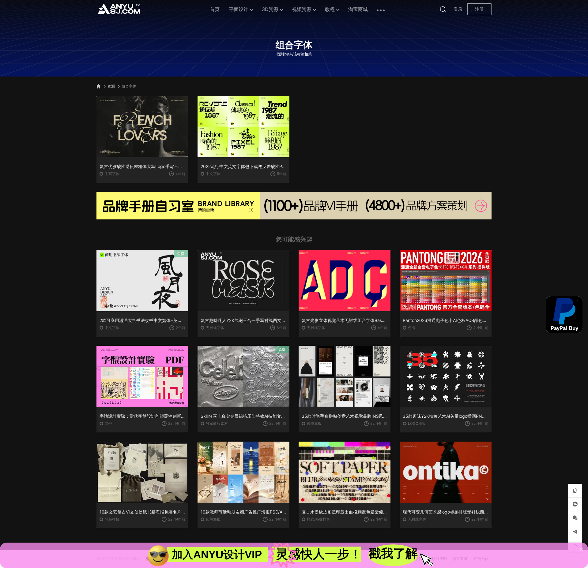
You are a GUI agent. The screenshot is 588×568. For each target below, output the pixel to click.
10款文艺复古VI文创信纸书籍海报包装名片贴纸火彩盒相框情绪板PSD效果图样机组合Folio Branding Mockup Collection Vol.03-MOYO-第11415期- (142, 511)
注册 (479, 9)
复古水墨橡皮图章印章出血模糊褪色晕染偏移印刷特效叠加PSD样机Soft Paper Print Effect (344, 511)
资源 (111, 86)
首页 (215, 9)
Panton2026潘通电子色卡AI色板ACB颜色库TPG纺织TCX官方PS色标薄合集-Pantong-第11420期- (445, 320)
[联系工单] (575, 518)
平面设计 (238, 9)
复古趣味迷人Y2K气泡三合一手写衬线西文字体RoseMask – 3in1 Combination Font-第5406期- (243, 320)
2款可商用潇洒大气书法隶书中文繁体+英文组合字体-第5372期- (142, 320)
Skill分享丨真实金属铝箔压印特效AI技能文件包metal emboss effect (243, 416)
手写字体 (112, 173)
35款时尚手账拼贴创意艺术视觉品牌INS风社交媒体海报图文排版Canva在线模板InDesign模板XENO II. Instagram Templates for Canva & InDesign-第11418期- (344, 416)
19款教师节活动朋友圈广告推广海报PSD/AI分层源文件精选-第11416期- (243, 511)
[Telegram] (575, 531)
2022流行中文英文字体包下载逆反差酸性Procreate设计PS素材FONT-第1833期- (243, 166)
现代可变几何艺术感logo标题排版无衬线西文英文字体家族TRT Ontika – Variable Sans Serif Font (445, 511)
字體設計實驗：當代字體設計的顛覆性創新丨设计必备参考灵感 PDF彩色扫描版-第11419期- (142, 416)
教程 (330, 9)
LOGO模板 (417, 423)
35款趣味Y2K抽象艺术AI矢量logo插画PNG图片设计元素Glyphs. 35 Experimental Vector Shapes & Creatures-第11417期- (445, 416)
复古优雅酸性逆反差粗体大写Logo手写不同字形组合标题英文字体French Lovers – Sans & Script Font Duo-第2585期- (142, 166)
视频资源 (301, 9)
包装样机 (112, 519)
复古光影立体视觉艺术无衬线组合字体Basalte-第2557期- (344, 320)
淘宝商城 (358, 9)
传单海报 (314, 423)
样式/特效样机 (318, 519)
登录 (458, 9)
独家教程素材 (217, 423)
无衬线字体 (215, 327)
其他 (108, 423)
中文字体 (213, 173)
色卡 (411, 327)
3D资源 (270, 9)
